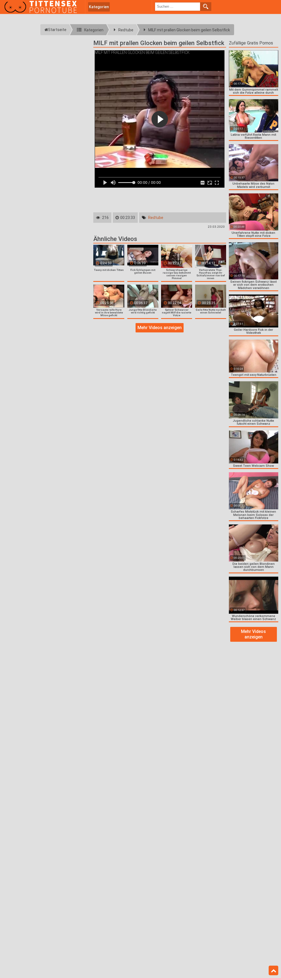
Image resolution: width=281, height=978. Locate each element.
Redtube (155, 217)
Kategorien (99, 7)
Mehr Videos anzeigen (159, 327)
